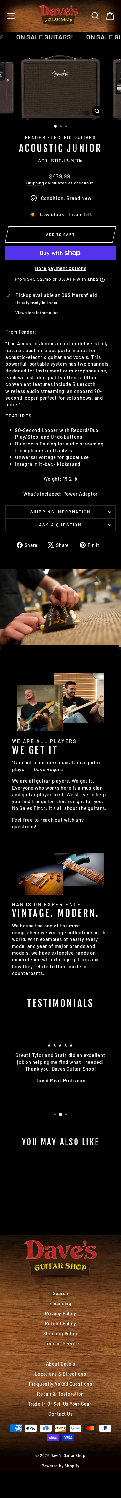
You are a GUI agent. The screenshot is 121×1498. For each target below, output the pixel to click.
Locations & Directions (60, 1374)
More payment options (60, 268)
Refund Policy (60, 1323)
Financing (60, 1303)
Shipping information (60, 511)
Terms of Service (60, 1343)
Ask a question (60, 524)
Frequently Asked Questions (60, 1384)
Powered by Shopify (61, 1465)
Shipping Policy (60, 1333)
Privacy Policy (60, 1313)
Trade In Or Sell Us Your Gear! (60, 1404)
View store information (37, 312)
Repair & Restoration (60, 1394)
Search (60, 1293)
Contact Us (60, 1414)
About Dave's (60, 1364)
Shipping (35, 182)
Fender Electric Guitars (60, 137)
